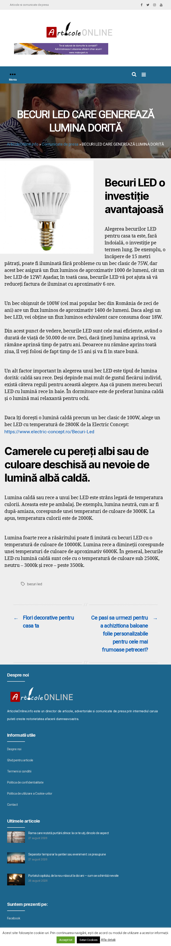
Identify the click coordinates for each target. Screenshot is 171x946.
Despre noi (14, 749)
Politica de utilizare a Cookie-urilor (29, 793)
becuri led (34, 584)
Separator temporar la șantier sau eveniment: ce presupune (67, 854)
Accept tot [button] (65, 940)
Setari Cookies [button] (88, 940)
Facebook (13, 918)
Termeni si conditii (19, 771)
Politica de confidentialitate (25, 782)
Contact (12, 804)
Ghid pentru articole (20, 760)
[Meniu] (12, 74)
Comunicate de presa (60, 144)
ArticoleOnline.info (22, 144)
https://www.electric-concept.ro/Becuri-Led (49, 431)
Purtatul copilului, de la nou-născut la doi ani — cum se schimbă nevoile (73, 875)
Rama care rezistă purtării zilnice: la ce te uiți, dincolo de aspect (68, 833)
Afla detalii (108, 940)
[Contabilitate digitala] (60, 49)
